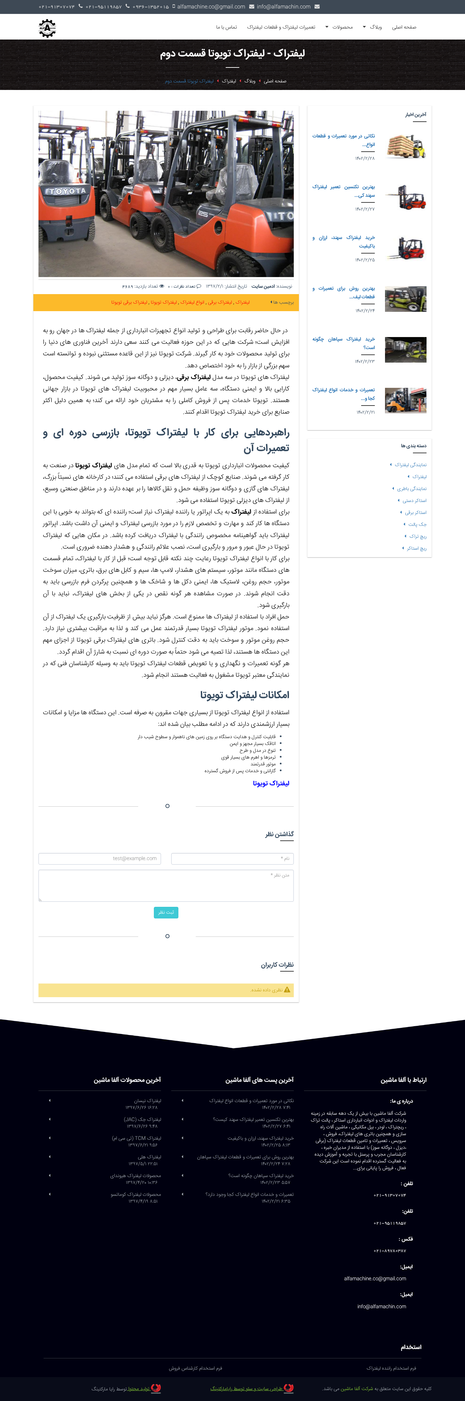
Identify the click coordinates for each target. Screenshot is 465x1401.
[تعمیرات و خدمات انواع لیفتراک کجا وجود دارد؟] (406, 400)
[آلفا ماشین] (49, 22)
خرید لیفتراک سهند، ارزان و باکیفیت (261, 1142)
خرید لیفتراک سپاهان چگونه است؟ (261, 1179)
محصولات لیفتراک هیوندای (135, 1179)
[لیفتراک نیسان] (49, 1101)
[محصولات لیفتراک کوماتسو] (49, 1195)
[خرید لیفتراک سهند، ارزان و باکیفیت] (406, 248)
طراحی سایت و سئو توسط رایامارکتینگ (247, 1389)
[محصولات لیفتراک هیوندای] (49, 1176)
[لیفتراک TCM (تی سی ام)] (49, 1138)
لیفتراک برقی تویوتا (129, 303)
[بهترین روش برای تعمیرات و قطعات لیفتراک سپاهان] (406, 299)
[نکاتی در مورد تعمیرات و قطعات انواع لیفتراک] (406, 146)
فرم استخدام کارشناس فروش (195, 1368)
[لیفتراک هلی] (49, 1157)
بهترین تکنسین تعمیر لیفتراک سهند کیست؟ (253, 1123)
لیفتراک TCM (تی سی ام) (136, 1142)
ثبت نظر (166, 913)
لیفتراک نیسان (143, 1104)
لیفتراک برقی (219, 303)
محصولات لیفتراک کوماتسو (136, 1198)
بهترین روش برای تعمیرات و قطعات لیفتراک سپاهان (245, 1161)
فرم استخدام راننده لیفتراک (391, 1368)
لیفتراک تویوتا (163, 303)
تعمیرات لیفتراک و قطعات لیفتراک (281, 27)
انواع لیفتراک (191, 303)
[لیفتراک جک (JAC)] (49, 1120)
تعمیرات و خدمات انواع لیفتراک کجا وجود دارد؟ (250, 1198)
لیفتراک (242, 303)
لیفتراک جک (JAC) (142, 1123)
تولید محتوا (139, 1389)
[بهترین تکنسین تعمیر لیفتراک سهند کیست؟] (406, 197)
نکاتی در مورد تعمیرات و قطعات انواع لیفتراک (251, 1104)
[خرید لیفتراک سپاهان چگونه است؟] (406, 350)
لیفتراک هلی (145, 1161)
